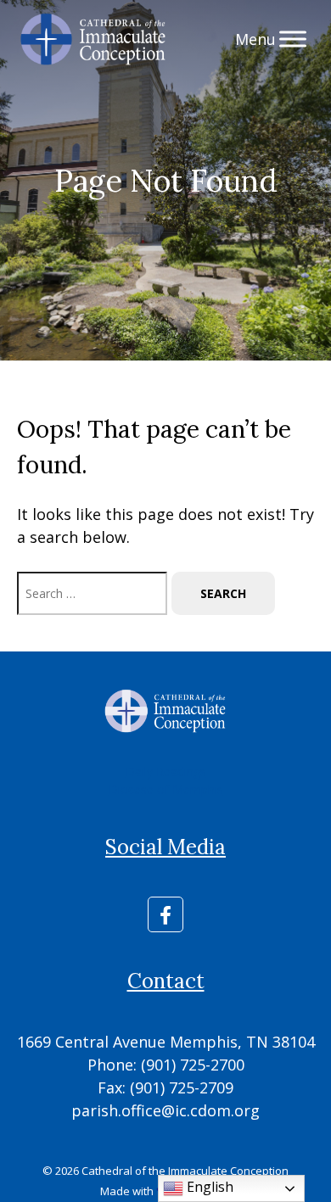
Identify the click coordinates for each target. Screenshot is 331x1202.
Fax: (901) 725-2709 (165, 1087)
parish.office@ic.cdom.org (165, 1110)
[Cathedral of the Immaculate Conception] (94, 39)
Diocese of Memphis (166, 789)
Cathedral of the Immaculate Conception (185, 1170)
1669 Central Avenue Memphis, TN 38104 (166, 1041)
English (208, 1186)
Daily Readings (166, 771)
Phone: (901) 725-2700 (165, 1064)
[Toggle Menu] (292, 39)
